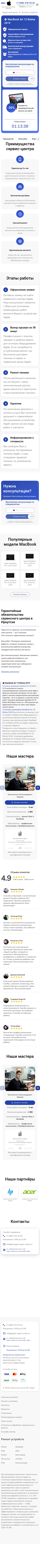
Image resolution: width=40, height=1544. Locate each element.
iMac (17, 1451)
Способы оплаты (8, 1432)
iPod (3, 1463)
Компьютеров (21, 1463)
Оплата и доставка (9, 1401)
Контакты (5, 1405)
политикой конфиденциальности (24, 84)
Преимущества (8, 139)
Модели (35, 139)
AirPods (18, 1459)
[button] (38, 788)
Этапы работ (22, 139)
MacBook (19, 1447)
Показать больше (20, 594)
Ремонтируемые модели (11, 1417)
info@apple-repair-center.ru (18, 1333)
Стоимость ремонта (9, 1397)
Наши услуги (6, 1421)
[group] (10, 1194)
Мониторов (20, 1455)
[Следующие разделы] (38, 139)
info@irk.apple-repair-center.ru (19, 1244)
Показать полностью (10, 671)
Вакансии (5, 1409)
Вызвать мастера (21, 802)
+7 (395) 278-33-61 (25, 3)
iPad (3, 1451)
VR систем (5, 1459)
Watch (4, 1455)
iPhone (4, 1447)
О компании (6, 1413)
